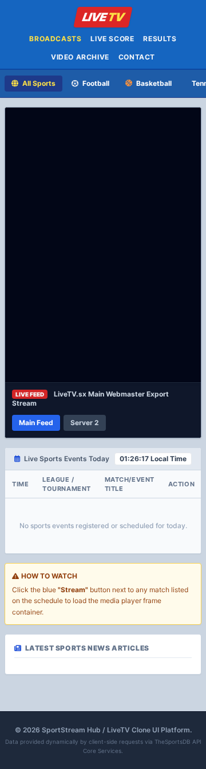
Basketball (153, 83)
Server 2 (84, 422)
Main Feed (36, 422)
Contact (136, 57)
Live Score (112, 38)
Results (159, 38)
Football (95, 83)
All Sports (38, 83)
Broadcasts (55, 38)
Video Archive (80, 57)
